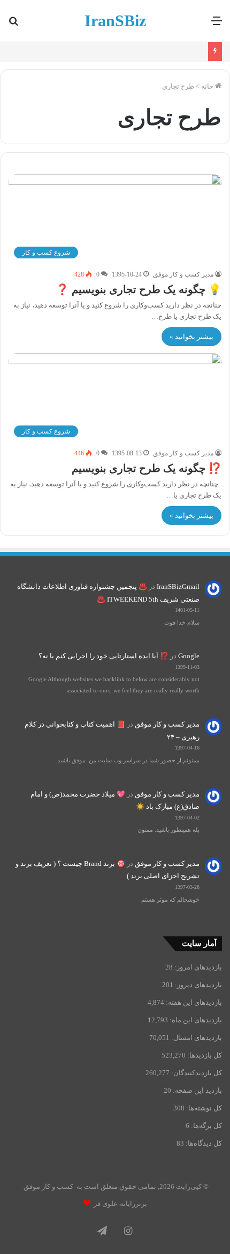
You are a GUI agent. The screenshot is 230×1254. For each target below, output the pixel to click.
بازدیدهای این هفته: (193, 1002)
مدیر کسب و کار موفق (183, 274)
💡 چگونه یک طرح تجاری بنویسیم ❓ (138, 289)
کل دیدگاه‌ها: (203, 1143)
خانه (208, 86)
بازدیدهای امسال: (196, 1038)
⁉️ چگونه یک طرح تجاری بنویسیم (146, 468)
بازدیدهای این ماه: (195, 1020)
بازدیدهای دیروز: (197, 985)
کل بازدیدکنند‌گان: (196, 1073)
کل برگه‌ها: (205, 1126)
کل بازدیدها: (204, 1055)
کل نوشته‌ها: (203, 1108)
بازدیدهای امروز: (197, 967)
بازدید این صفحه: (196, 1090)
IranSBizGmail (178, 586)
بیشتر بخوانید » (191, 337)
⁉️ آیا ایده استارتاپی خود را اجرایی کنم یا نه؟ (103, 656)
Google (189, 656)
